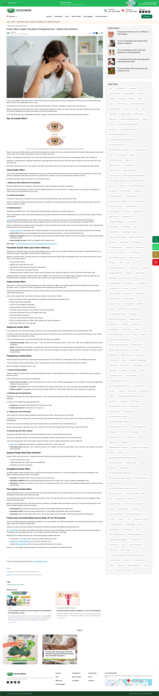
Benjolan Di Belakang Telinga (130, 119)
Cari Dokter (146, 16)
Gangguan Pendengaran (116, 222)
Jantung (136, 278)
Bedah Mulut (113, 114)
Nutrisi (123, 360)
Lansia (137, 329)
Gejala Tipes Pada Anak (136, 237)
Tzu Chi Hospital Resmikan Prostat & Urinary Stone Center (127, 555)
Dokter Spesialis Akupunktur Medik (134, 175)
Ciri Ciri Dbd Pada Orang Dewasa (119, 150)
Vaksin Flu (127, 560)
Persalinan (112, 432)
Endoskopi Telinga (131, 196)
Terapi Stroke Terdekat (141, 519)
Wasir (129, 570)
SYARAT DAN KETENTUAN (135, 693)
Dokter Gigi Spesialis (130, 170)
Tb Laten (120, 519)
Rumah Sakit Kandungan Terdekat (120, 478)
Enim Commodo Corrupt (138, 201)
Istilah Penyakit (125, 278)
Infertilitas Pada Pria (115, 273)
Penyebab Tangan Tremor (139, 427)
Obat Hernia (113, 365)
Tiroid (137, 529)
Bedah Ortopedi (126, 114)
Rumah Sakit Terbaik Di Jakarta (136, 493)
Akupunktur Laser (114, 93)
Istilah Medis (113, 278)
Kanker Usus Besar (115, 304)
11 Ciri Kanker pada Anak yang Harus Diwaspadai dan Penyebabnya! (35, 244)
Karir (57, 677)
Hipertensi (112, 263)
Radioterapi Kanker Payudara (118, 447)
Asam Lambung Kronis (138, 104)
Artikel (111, 104)
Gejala (135, 227)
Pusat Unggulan (88, 16)
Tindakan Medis (130, 524)
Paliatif (111, 396)
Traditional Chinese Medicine (118, 539)
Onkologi (133, 370)
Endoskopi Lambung (115, 196)
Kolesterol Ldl (136, 324)
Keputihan (134, 314)
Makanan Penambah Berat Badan (119, 339)
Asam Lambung (122, 104)
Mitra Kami (59, 680)
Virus (110, 570)
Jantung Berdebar (114, 283)
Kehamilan (140, 304)
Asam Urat (127, 109)
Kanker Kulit (128, 293)
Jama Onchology (9, 571)
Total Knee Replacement (135, 534)
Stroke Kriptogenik (123, 509)
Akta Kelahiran (120, 88)
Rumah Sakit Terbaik (115, 493)
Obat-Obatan (113, 370)
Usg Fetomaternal (114, 560)
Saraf (110, 498)
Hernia (111, 252)
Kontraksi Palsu (126, 329)
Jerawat (125, 288)
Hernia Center (121, 252)
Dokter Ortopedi (114, 175)
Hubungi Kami (92, 673)
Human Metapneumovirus (117, 268)
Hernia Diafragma (135, 252)
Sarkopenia (119, 498)
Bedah (144, 109)
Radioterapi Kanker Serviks (139, 447)
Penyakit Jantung (114, 411)
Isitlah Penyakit (140, 273)
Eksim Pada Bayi (125, 191)
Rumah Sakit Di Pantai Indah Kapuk (120, 473)
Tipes (140, 524)
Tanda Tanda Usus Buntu (134, 514)
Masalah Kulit (113, 355)
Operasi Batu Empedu (116, 375)
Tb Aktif (111, 519)
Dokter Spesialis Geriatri (137, 180)
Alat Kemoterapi (129, 93)
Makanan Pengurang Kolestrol (118, 345)
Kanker (134, 288)
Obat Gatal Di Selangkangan (138, 360)
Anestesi (131, 98)
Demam (132, 155)
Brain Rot (112, 124)
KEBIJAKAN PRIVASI (147, 693)
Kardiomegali (129, 304)
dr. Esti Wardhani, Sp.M (40, 561)
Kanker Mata (140, 293)
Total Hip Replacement (116, 534)
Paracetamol (124, 401)
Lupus (128, 334)
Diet (137, 160)
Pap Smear (112, 401)
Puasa (140, 437)
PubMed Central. (10, 574)
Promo (67, 16)
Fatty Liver (126, 211)
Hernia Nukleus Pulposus (117, 257)
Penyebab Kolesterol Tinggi (117, 416)
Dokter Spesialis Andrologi (117, 180)
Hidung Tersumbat (135, 257)
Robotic (120, 452)
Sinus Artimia (129, 504)
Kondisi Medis (113, 329)
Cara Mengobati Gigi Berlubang (119, 134)
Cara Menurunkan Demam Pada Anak (121, 139)
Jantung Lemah (114, 288)
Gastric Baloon (113, 227)
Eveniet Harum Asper (116, 206)
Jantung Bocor (129, 283)
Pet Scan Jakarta (134, 432)
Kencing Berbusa (135, 309)
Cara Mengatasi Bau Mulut (129, 129)
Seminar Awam (132, 498)
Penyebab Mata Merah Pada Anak (120, 422)
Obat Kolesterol (138, 365)
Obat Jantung (124, 365)
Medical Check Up (21, 544)
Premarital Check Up (115, 437)
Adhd (110, 88)
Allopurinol (141, 93)
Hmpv (128, 263)
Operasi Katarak (131, 375)
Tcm (128, 519)
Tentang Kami (58, 16)
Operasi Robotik (138, 386)
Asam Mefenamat (114, 109)
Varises (111, 565)
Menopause (140, 355)
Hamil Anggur (124, 242)
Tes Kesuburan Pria (115, 524)
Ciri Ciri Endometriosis (140, 150)
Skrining (139, 504)
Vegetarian (120, 565)
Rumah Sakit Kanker (140, 478)
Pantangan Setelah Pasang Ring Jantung (130, 396)
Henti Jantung (140, 247)
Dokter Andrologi (114, 170)
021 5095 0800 (131, 10)
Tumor (123, 545)
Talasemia (136, 509)
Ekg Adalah (112, 191)
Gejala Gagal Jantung (129, 232)
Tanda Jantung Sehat (116, 514)
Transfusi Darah (136, 539)
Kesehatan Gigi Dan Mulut (117, 319)
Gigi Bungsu (112, 242)
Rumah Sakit (125, 468)
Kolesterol (125, 324)
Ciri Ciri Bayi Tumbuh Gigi (117, 145)
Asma (136, 109)
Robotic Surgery (131, 463)
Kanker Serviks (128, 298)
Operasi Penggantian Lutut (117, 381)
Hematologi (136, 242)
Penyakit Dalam (134, 406)
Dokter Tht (112, 186)
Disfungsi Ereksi (129, 165)
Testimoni (91, 680)
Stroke (111, 509)
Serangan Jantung (115, 504)
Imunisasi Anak (134, 268)
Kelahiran (112, 309)
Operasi (142, 370)
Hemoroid (129, 247)
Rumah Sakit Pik (114, 483)
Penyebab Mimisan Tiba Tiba (118, 427)
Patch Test (135, 401)
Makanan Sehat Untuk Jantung (119, 350)
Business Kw (113, 129)
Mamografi (136, 350)
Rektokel (111, 452)
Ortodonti (112, 391)
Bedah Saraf (113, 119)
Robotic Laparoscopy (115, 463)
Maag (135, 334)
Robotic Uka (113, 468)
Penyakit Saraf (128, 411)
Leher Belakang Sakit (115, 334)
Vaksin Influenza (139, 560)
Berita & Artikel (76, 16)
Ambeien (112, 98)
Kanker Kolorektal (114, 293)
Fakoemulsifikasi (114, 211)
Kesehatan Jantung (135, 319)
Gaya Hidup (125, 227)
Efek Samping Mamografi (138, 186)
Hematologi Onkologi (115, 247)
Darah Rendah (121, 155)
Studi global (10, 220)
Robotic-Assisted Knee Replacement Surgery (123, 457)
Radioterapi (125, 442)
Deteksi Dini (128, 160)
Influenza (128, 273)
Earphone (123, 186)
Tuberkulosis (113, 545)
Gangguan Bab (126, 216)
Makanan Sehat (137, 345)
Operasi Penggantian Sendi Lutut (119, 386)
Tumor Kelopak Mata (135, 545)
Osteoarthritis (132, 391)
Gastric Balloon (133, 222)
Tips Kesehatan (114, 529)
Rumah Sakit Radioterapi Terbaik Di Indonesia (123, 488)
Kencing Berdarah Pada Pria (118, 314)
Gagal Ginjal (137, 211)
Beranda (49, 16)
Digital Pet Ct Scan (115, 165)
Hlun (120, 263)
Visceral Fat (119, 570)
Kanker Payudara (114, 298)
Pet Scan (122, 432)
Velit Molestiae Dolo (134, 565)
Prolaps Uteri (130, 437)
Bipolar (145, 119)
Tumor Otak (113, 550)
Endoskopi (137, 191)
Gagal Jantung (113, 216)
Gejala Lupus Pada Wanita (117, 237)
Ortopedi (121, 391)
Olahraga (124, 370)
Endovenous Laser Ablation (117, 201)
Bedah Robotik (139, 114)
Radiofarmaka (113, 442)
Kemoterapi (13, 444)
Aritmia (139, 98)
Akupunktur (133, 88)
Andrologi (121, 98)
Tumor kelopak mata (16, 230)
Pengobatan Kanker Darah (117, 406)
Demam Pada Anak (115, 160)
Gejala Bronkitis (114, 232)
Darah (111, 155)
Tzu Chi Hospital (13, 530)
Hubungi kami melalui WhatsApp (20, 541)
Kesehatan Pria (113, 324)
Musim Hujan (113, 360)
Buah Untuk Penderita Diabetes (128, 124)
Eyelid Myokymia (131, 206)
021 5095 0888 (114, 10)
